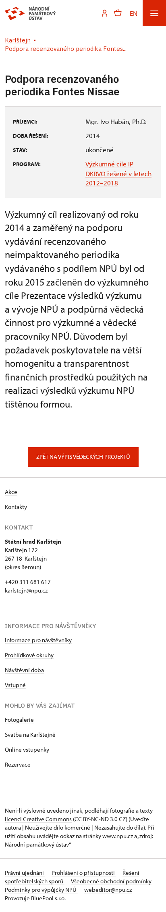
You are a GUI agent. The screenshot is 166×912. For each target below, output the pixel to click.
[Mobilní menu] (154, 13)
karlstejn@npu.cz (26, 590)
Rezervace (18, 764)
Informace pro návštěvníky (38, 640)
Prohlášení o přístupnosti (84, 872)
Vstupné (15, 685)
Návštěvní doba (24, 670)
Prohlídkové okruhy (29, 655)
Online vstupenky (27, 749)
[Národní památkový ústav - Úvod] (30, 13)
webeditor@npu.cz (108, 889)
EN (133, 13)
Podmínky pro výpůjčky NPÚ (41, 889)
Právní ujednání (25, 872)
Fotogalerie (19, 719)
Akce (11, 492)
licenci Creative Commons (38, 819)
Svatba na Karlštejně (30, 734)
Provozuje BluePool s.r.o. (35, 898)
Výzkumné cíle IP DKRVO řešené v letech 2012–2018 (118, 173)
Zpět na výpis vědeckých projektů (83, 456)
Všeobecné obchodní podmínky (111, 881)
